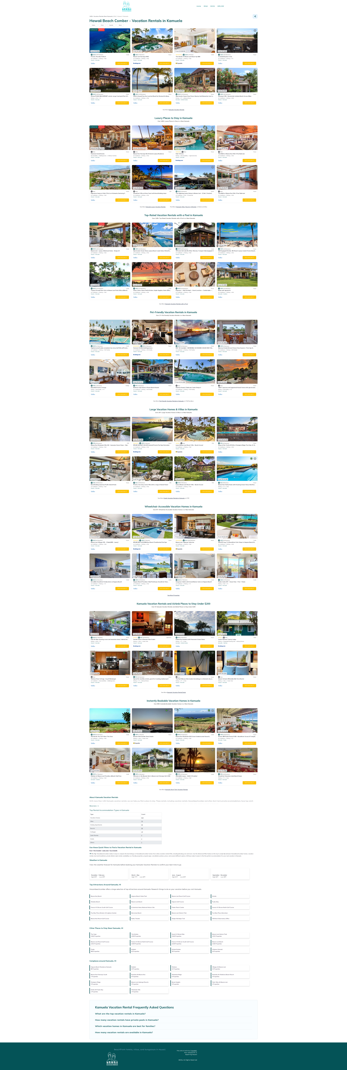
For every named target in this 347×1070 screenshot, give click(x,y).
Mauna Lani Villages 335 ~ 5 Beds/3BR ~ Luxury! (104, 542)
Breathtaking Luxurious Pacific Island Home (103, 484)
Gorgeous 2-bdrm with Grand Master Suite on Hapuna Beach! (194, 582)
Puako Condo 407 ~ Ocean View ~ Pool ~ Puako (231, 582)
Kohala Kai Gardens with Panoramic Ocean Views (190, 639)
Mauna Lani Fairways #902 (141, 56)
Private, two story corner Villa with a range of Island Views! (150, 484)
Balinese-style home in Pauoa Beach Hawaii (146, 387)
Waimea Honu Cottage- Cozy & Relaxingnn (103, 679)
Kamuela (97, 60)
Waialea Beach (95, 902)
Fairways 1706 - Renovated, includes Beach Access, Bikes (234, 96)
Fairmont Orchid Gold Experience (142, 348)
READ (206, 6)
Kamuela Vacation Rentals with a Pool (176, 304)
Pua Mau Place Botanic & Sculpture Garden (103, 913)
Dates (93, 25)
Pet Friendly (97, 850)
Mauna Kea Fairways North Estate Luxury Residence (148, 153)
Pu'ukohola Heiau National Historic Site (143, 907)
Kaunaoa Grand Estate (97, 153)
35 (142, 828)
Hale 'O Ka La (180, 153)
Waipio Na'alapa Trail (178, 918)
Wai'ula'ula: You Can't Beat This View (102, 736)
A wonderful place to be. (225, 56)
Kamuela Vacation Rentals (176, 110)
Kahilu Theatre (135, 918)
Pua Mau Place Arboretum (220, 913)
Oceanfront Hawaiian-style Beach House (230, 776)
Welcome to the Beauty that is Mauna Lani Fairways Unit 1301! (151, 776)
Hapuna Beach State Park (139, 896)
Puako (224, 740)
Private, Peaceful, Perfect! (98, 56)
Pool (90, 850)
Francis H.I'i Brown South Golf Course (102, 907)
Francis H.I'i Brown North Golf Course (223, 907)
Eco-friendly (113, 850)
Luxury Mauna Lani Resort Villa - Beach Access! (189, 445)
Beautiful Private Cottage (98, 387)
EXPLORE (221, 6)
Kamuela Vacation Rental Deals (176, 692)
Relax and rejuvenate (224, 290)
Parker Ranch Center (178, 907)
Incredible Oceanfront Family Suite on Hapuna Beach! (106, 582)
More (120, 25)
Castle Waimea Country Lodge (227, 639)
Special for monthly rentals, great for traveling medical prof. (151, 679)
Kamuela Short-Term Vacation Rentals (176, 789)
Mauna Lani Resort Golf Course (181, 896)
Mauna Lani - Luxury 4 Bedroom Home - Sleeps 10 (105, 251)
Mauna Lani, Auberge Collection (185, 542)
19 (142, 832)
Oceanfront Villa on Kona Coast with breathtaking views (149, 193)
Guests (111, 25)
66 (142, 825)
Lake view (105, 850)
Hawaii (92, 60)
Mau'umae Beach (136, 913)
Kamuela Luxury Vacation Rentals (156, 207)
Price (102, 25)
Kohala (214, 896)
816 (142, 818)
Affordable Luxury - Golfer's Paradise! (186, 776)
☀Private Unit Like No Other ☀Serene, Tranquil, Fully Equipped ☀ (195, 251)
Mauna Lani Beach (136, 902)
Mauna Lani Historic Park (179, 913)
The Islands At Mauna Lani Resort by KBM (188, 56)
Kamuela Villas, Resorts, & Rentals (186, 207)
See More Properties (174, 595)
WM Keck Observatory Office (220, 918)
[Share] (255, 16)
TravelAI (193, 1050)
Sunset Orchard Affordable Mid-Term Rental (231, 679)
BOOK (212, 6)
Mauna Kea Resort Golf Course (100, 918)
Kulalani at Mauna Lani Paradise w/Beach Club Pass (106, 776)
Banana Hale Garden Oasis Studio (143, 736)
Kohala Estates (184, 99)
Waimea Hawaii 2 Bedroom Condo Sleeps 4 (188, 387)
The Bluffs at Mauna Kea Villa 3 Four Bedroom (231, 193)
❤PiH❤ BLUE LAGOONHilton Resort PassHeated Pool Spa (150, 542)
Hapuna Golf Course (178, 902)
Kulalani (225, 294)
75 (142, 821)
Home (199, 6)
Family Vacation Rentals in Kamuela (174, 498)
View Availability (122, 63)
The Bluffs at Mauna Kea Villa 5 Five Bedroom (231, 153)
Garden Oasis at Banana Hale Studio (144, 639)
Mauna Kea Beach (96, 896)
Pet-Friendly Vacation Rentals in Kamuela (171, 401)
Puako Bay (215, 902)
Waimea (225, 643)
